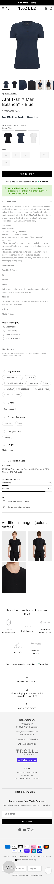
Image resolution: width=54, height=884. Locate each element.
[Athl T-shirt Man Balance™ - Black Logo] (8, 137)
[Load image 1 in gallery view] (27, 44)
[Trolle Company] (27, 8)
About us (6, 856)
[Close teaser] (16, 860)
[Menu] (3, 8)
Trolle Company (22, 875)
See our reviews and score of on (27, 182)
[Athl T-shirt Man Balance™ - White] (33, 137)
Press (33, 856)
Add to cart (27, 174)
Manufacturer (8, 349)
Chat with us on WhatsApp (27, 739)
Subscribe (27, 821)
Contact (14, 856)
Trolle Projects (11, 93)
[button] (9, 867)
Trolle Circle (24, 856)
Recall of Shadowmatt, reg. (27, 860)
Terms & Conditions (44, 856)
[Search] (9, 8)
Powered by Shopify (36, 875)
